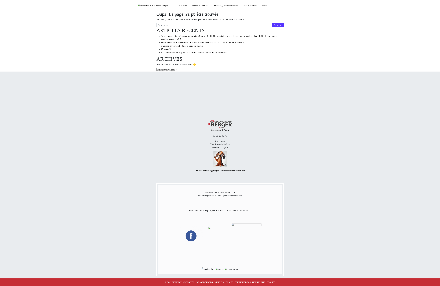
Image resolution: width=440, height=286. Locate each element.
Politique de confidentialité (250, 282)
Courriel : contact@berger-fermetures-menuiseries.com (220, 170)
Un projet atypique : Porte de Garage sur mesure (182, 46)
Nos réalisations (250, 5)
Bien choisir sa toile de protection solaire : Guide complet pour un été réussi (194, 52)
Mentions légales (223, 282)
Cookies (271, 282)
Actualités (183, 5)
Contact (264, 5)
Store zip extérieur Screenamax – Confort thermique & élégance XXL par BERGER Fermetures (203, 42)
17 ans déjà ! (166, 49)
